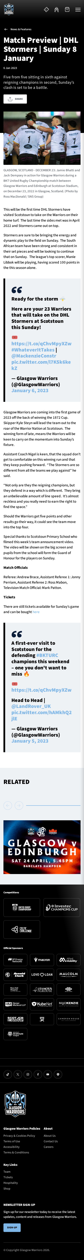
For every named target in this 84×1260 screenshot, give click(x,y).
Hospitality (10, 1183)
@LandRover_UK (31, 706)
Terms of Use (11, 1141)
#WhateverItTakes (32, 350)
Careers (48, 1147)
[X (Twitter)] (18, 1074)
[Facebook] (38, 1074)
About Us (50, 1136)
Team (7, 1172)
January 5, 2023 (29, 741)
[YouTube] (48, 1074)
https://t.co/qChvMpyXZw (41, 343)
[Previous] (8, 805)
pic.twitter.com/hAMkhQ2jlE (41, 715)
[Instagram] (27, 1074)
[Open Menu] (78, 9)
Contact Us (51, 1141)
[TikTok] (7, 1074)
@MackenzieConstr (33, 356)
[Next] (19, 805)
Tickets (8, 1177)
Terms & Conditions (16, 1152)
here (36, 612)
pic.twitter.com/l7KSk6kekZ (41, 365)
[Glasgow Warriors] (8, 9)
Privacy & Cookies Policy (19, 1136)
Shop (6, 1189)
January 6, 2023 (29, 390)
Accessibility (11, 1147)
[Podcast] (58, 1074)
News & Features (21, 29)
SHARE (19, 99)
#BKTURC (47, 655)
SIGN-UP (12, 1227)
